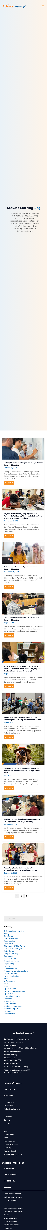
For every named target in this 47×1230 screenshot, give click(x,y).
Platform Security (10, 1151)
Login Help (7, 1148)
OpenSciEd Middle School (13, 1208)
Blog (5, 1131)
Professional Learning (12, 1109)
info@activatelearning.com (19, 1039)
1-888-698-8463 (16, 1042)
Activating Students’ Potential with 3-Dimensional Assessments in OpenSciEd (20, 869)
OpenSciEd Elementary (12, 1194)
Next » (28, 896)
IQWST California (10, 1221)
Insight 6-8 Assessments (13, 1211)
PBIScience (8, 1228)
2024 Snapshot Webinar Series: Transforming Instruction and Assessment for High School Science (23, 770)
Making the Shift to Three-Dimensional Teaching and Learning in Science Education (22, 718)
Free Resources (9, 1141)
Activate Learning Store (13, 1154)
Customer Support (11, 1144)
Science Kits (8, 1106)
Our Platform (9, 1102)
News (6, 1138)
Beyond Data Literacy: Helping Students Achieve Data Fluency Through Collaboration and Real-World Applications (23, 516)
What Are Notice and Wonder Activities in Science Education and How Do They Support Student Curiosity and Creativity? (22, 668)
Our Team (8, 1117)
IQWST (6, 1215)
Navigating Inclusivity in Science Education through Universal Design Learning (22, 820)
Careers (7, 1120)
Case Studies (9, 1134)
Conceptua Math (10, 1200)
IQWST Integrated (10, 1218)
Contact (7, 1123)
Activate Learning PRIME (13, 1197)
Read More (9, 483)
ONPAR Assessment (11, 1225)
